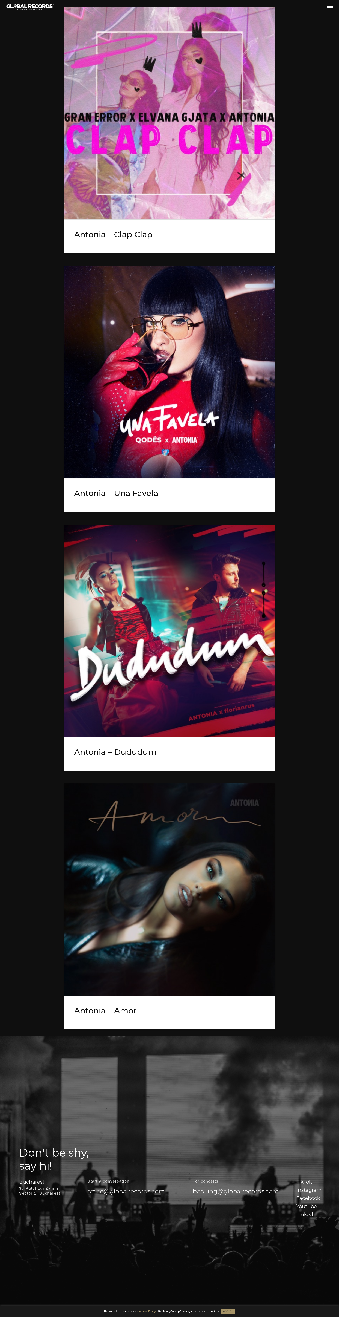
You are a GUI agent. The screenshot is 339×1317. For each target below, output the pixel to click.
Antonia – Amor (105, 1010)
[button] (330, 6)
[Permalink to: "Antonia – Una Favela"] (169, 372)
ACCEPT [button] (228, 1311)
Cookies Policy (146, 1311)
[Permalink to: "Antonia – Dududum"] (169, 631)
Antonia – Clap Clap (113, 234)
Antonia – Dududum (115, 752)
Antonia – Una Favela (116, 493)
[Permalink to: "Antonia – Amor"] (169, 889)
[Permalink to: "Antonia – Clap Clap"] (169, 113)
